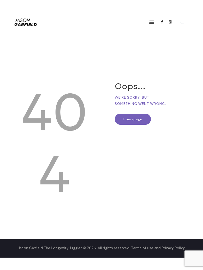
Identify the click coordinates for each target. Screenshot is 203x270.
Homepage (132, 119)
